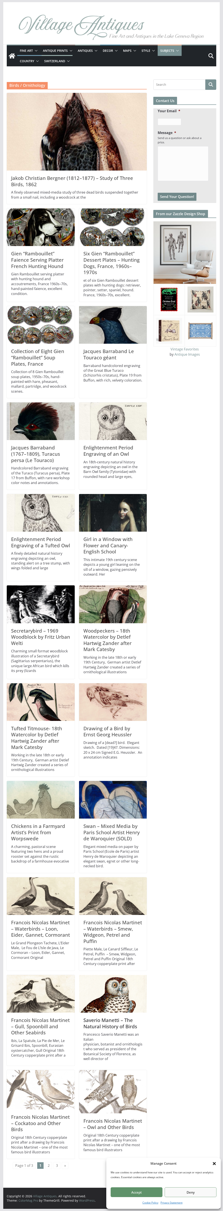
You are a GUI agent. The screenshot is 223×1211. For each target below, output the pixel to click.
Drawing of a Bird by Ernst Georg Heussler (107, 731)
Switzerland (54, 61)
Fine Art (26, 51)
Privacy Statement (171, 1202)
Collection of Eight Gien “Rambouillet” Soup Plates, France (37, 357)
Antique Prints (55, 51)
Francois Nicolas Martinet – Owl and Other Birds (112, 1123)
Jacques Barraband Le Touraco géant (108, 354)
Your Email (169, 111)
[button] (214, 1163)
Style (146, 51)
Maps (127, 51)
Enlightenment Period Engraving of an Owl (108, 450)
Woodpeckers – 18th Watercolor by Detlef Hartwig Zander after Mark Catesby (107, 640)
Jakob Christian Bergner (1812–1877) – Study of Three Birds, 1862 (72, 181)
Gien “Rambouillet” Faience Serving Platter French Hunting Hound (37, 259)
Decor (108, 51)
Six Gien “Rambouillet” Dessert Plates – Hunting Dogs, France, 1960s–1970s (111, 262)
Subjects (167, 51)
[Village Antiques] (111, 28)
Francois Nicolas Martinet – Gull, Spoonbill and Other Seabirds (40, 1026)
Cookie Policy (150, 1202)
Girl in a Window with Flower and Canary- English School (108, 545)
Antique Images (187, 354)
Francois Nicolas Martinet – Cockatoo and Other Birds (40, 1123)
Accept (136, 1192)
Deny (191, 1192)
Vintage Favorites (185, 349)
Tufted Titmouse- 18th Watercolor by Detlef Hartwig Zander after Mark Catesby (36, 737)
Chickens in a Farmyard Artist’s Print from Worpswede (38, 832)
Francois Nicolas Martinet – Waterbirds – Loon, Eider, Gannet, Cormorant (40, 928)
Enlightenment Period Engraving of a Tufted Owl (40, 542)
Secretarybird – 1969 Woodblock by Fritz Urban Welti (40, 636)
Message (167, 133)
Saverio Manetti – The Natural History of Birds (110, 1023)
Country (27, 61)
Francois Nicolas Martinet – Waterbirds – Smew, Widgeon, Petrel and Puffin (112, 931)
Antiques (85, 51)
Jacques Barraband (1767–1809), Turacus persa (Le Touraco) (35, 453)
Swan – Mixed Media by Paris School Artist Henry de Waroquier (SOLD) (111, 832)
